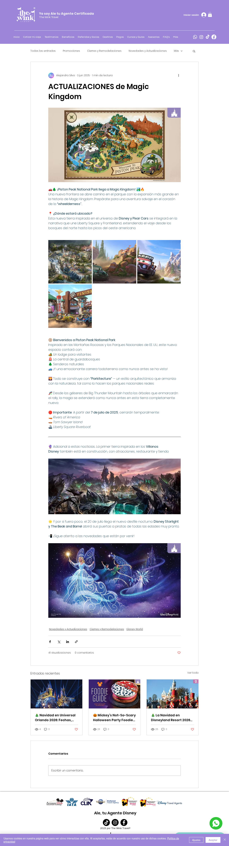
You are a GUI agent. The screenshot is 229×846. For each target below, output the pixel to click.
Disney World (134, 629)
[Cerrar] (225, 840)
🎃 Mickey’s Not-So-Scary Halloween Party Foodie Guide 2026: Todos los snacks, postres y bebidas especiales (114, 717)
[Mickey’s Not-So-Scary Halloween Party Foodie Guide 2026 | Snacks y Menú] (114, 693)
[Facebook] (213, 37)
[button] (210, 14)
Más (176, 51)
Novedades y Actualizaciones (148, 51)
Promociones (71, 51)
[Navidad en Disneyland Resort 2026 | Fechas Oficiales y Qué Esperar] (172, 693)
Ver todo (193, 672)
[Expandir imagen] (70, 261)
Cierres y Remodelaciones (104, 51)
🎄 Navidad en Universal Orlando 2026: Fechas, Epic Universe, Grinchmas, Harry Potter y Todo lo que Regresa (56, 717)
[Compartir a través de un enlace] (76, 641)
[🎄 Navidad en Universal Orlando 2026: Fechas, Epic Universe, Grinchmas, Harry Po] (56, 693)
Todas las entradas (43, 51)
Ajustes (196, 840)
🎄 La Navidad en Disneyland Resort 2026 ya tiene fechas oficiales (172, 717)
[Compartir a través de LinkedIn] (67, 641)
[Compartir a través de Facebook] (50, 641)
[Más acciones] (178, 75)
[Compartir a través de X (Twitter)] (58, 641)
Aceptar (213, 840)
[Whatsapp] (195, 37)
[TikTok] (207, 37)
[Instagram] (201, 37)
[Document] (215, 823)
